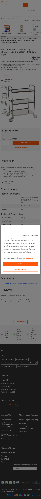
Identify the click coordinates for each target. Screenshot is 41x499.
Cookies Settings (20, 269)
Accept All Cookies (20, 264)
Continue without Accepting (30, 235)
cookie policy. (29, 258)
